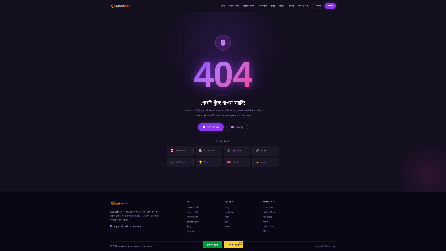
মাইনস (291, 6)
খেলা (227, 221)
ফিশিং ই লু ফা (303, 6)
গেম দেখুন (239, 127)
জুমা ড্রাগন (263, 6)
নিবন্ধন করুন (212, 244)
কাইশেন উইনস (248, 6)
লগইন (318, 6)
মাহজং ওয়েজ (234, 6)
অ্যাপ (227, 217)
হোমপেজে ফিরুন (213, 127)
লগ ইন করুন (234, 244)
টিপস (273, 6)
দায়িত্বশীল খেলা (193, 221)
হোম (223, 6)
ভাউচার (281, 6)
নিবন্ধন (330, 6)
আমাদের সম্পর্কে (192, 207)
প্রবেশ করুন (229, 212)
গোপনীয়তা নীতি (192, 217)
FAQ (189, 226)
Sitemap (191, 231)
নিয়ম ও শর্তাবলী (192, 212)
